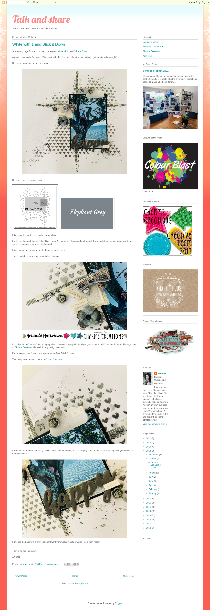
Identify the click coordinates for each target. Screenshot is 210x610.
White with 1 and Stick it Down (38, 44)
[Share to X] (71, 564)
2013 (148, 515)
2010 (148, 528)
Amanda (162, 373)
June (151, 481)
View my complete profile (155, 424)
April (151, 485)
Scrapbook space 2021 (155, 70)
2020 (148, 442)
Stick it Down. (80, 51)
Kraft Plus (147, 56)
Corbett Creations (53, 359)
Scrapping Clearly (151, 42)
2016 (148, 503)
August (152, 473)
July (151, 477)
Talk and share (41, 19)
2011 (148, 523)
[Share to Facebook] (74, 564)
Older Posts (129, 576)
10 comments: (52, 564)
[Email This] (65, 564)
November (154, 454)
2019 (148, 447)
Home (75, 576)
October (153, 458)
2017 (148, 498)
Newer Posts (21, 576)
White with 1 (63, 51)
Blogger (118, 603)
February (153, 489)
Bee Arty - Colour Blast (154, 46)
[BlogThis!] (68, 564)
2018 (148, 451)
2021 (148, 438)
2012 (148, 519)
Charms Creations (23, 347)
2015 (148, 507)
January (153, 493)
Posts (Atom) (81, 583)
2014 (148, 511)
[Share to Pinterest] (77, 564)
